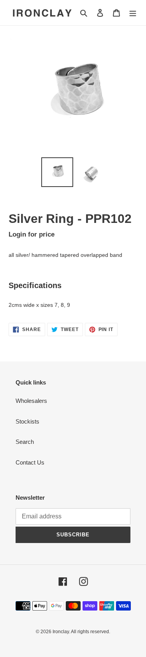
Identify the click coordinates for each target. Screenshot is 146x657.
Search (25, 441)
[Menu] (133, 12)
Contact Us (30, 462)
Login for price (32, 234)
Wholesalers (31, 400)
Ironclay (61, 631)
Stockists (27, 421)
